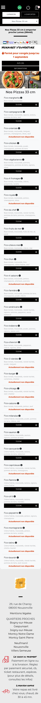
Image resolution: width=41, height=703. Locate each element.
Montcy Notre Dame (21, 633)
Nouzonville (21, 646)
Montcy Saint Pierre (21, 637)
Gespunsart (21, 626)
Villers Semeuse (21, 650)
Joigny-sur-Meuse (21, 630)
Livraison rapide (25, 685)
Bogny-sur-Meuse (21, 622)
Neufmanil (21, 643)
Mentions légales (20, 613)
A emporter (29, 14)
